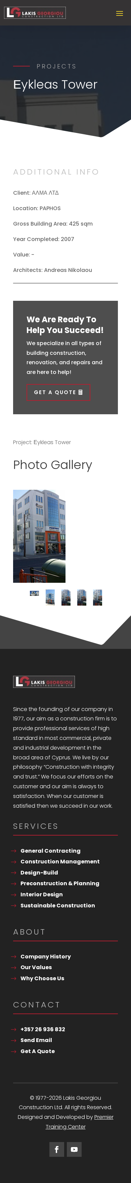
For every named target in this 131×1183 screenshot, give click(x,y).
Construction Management (60, 861)
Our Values (36, 967)
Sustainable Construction (57, 905)
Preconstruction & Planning (59, 883)
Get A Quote (55, 392)
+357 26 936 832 (42, 1029)
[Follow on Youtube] (74, 1149)
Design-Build (39, 873)
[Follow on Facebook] (56, 1149)
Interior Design (41, 894)
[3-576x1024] (39, 536)
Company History (45, 956)
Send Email (36, 1040)
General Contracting (50, 851)
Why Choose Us (42, 978)
